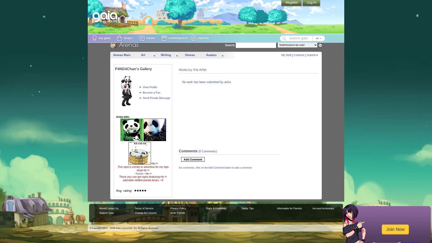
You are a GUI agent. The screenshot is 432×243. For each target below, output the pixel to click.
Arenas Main (121, 55)
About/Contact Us (109, 208)
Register (291, 3)
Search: (230, 45)
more (154, 55)
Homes (190, 55)
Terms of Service (144, 208)
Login (311, 3)
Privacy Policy (178, 208)
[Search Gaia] (284, 38)
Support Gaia (106, 213)
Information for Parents (289, 208)
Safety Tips (247, 208)
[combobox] (302, 38)
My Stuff (286, 55)
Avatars (211, 55)
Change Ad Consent (146, 213)
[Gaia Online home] (105, 16)
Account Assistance (323, 208)
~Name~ (139, 173)
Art (143, 55)
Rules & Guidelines (216, 208)
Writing (166, 55)
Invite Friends (177, 213)
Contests (299, 55)
